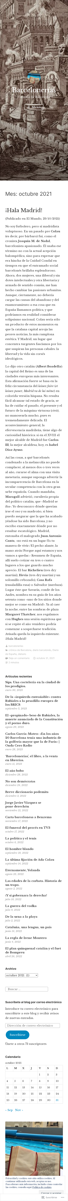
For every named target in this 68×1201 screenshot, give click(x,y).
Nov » (19, 1110)
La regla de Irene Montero (26, 938)
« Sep (9, 1110)
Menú (36, 107)
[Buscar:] (26, 989)
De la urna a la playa (21, 916)
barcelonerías (16, 645)
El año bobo (14, 770)
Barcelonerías (34, 90)
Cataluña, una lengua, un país (28, 927)
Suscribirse (17, 1034)
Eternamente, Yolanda (22, 870)
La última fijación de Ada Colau (29, 859)
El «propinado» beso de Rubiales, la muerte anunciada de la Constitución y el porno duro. (34, 719)
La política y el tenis (20, 838)
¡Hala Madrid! (23, 210)
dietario (22, 654)
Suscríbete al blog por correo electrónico (33, 1002)
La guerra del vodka (21, 906)
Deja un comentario (19, 658)
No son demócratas (20, 781)
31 (57, 1100)
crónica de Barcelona (20, 650)
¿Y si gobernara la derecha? (26, 895)
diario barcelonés (42, 650)
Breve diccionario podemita (27, 792)
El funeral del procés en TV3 (27, 827)
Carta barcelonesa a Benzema (28, 817)
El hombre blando (19, 849)
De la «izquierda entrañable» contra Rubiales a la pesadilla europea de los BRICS (33, 701)
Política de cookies (41, 1187)
